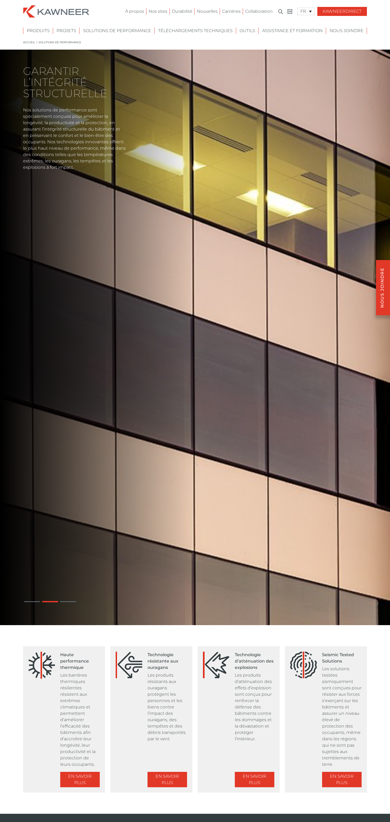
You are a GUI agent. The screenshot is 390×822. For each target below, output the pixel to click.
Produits (38, 30)
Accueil (29, 42)
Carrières (231, 11)
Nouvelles (207, 11)
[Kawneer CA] (290, 11)
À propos (134, 11)
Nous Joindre (346, 30)
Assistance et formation (292, 30)
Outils (247, 30)
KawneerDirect (342, 11)
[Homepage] (56, 11)
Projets (66, 30)
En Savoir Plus (80, 779)
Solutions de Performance (117, 30)
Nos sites (158, 11)
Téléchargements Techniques (195, 30)
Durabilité (182, 11)
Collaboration (259, 11)
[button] (32, 601)
